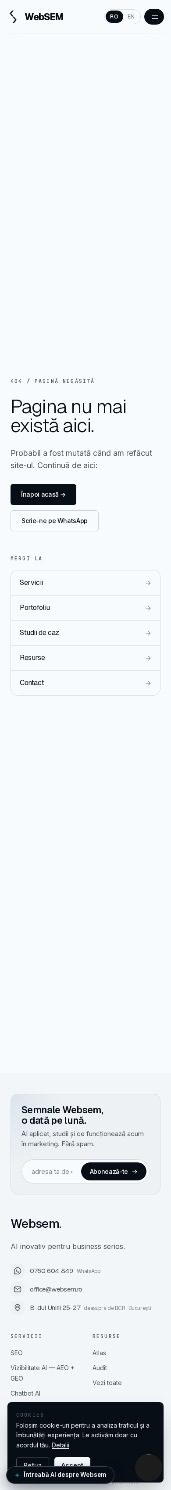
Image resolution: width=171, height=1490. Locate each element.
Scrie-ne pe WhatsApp (54, 520)
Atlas (99, 1353)
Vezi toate (107, 1382)
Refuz (33, 1465)
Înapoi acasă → (43, 494)
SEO (17, 1353)
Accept (72, 1465)
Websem (36, 1223)
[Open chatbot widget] (148, 1467)
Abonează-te (109, 1171)
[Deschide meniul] (154, 17)
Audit (100, 1367)
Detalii (60, 1445)
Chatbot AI (25, 1393)
